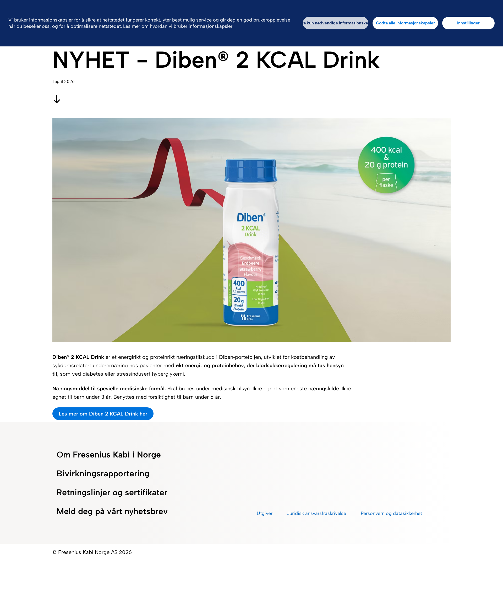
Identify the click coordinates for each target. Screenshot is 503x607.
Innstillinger (468, 22)
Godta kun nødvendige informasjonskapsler (335, 22)
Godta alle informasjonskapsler (405, 22)
